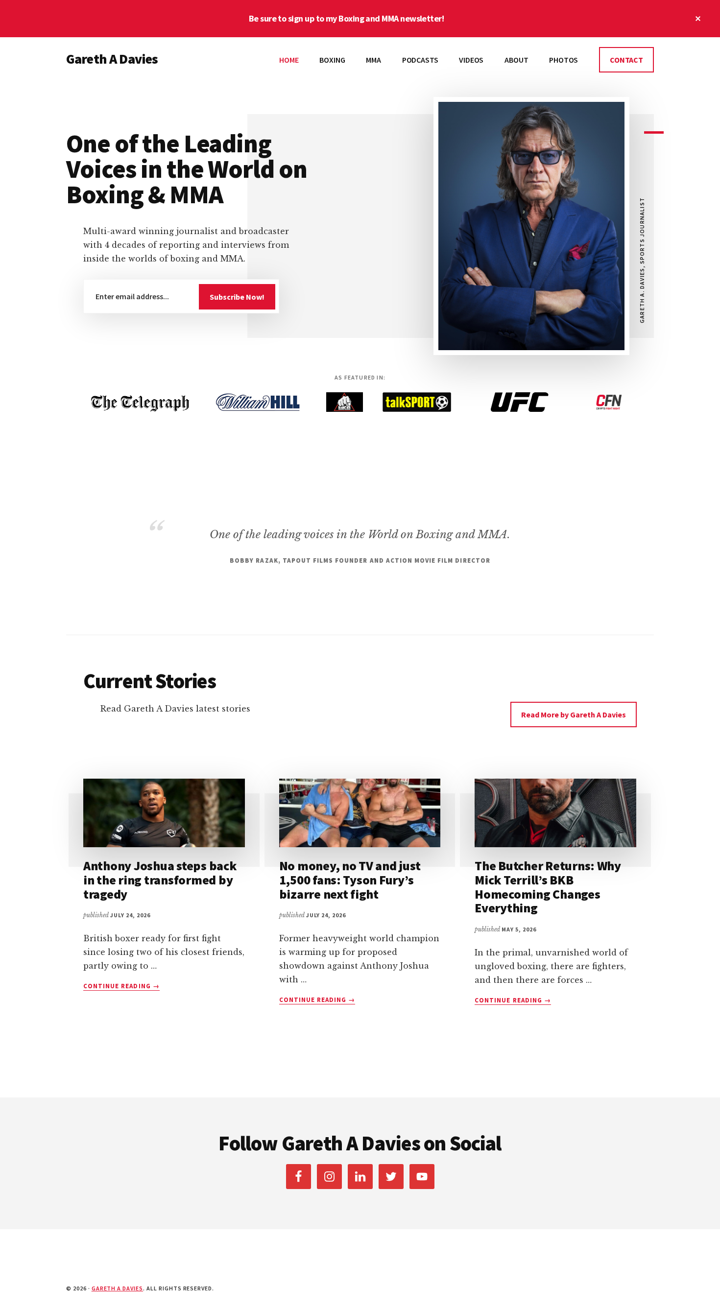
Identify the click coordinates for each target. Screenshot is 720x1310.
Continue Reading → (121, 986)
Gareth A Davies (112, 59)
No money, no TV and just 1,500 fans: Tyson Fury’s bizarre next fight (350, 879)
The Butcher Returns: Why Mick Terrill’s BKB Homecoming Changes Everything (548, 886)
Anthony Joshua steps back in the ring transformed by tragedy (160, 879)
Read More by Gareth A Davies (573, 714)
